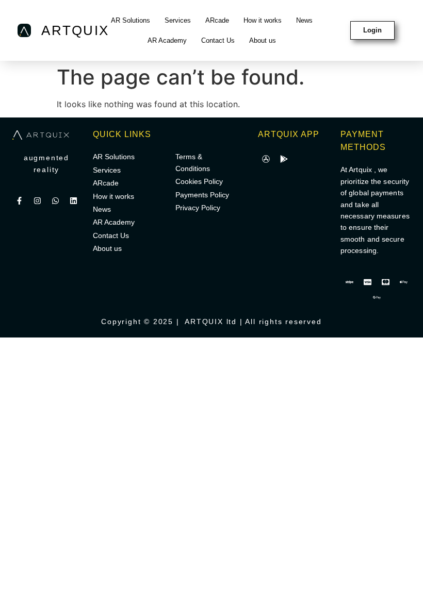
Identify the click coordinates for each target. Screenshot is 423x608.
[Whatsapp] (55, 201)
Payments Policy (202, 195)
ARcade (217, 20)
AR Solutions (130, 20)
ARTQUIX (75, 30)
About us (262, 40)
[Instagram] (37, 201)
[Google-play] (283, 158)
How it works (262, 20)
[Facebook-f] (19, 201)
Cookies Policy (199, 181)
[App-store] (265, 158)
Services (178, 20)
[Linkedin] (74, 201)
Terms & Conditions (192, 162)
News (304, 20)
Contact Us (218, 40)
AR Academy (167, 40)
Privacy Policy (197, 208)
